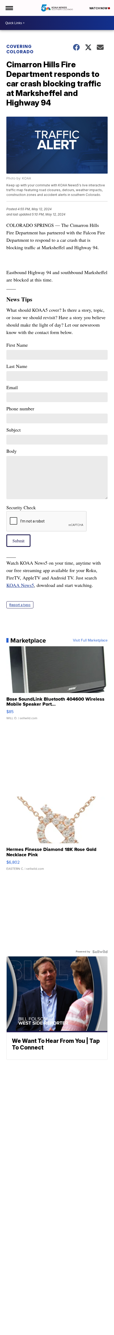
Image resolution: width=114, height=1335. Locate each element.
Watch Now (98, 8)
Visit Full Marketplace (90, 640)
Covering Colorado (20, 49)
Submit (18, 540)
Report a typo (19, 605)
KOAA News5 (20, 585)
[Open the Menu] (9, 8)
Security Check (21, 507)
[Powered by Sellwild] (100, 952)
